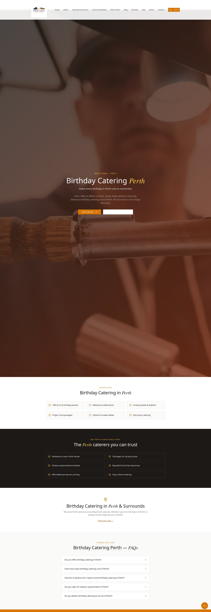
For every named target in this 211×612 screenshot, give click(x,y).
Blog (126, 10)
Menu (65, 10)
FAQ (143, 10)
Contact (161, 10)
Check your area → (105, 521)
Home (57, 10)
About (151, 10)
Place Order (115, 10)
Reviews (135, 10)
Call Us (176, 10)
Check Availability (99, 10)
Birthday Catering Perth (118, 212)
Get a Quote (87, 212)
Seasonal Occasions (80, 10)
